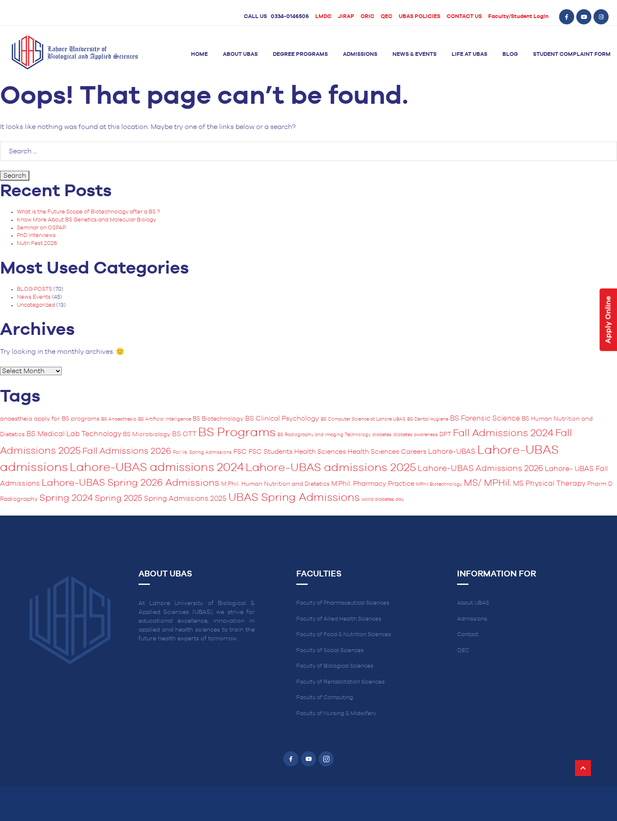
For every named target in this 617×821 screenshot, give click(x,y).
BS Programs (237, 432)
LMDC (323, 16)
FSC (240, 452)
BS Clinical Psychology (282, 419)
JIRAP (346, 16)
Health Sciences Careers (387, 452)
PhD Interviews (36, 235)
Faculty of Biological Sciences (335, 666)
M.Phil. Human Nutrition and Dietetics (275, 484)
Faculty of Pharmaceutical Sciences (343, 603)
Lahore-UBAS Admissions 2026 (480, 468)
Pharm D (599, 484)
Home (199, 54)
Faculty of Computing (324, 697)
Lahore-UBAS (452, 451)
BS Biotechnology (218, 419)
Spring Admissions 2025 (185, 499)
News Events (34, 297)
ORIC (367, 16)
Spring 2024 (66, 498)
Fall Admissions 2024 (503, 433)
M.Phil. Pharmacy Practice (372, 484)
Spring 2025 (118, 498)
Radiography (19, 499)
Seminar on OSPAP (41, 228)
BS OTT (184, 434)
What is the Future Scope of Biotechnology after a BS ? (88, 212)
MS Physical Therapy (549, 483)
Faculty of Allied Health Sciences (339, 619)
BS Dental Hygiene (427, 419)
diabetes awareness (415, 435)
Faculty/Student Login (518, 16)
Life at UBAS (469, 54)
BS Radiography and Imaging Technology (324, 435)
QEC (386, 16)
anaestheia (16, 419)
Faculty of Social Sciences (330, 650)
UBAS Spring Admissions (294, 497)
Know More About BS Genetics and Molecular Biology (86, 220)
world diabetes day (382, 499)
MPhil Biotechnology (439, 484)
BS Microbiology (146, 434)
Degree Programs (300, 54)
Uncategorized (36, 305)
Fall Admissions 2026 (126, 451)
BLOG (510, 54)
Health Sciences (320, 452)
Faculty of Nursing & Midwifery (336, 713)
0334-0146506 (290, 16)
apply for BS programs (66, 419)
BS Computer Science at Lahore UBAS (363, 419)
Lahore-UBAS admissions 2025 (331, 467)
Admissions (360, 54)
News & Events (414, 54)
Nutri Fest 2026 (37, 243)
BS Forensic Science (485, 418)
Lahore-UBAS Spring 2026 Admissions (131, 483)
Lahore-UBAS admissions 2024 (157, 468)
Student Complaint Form (572, 54)
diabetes (382, 435)
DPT (445, 434)
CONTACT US (464, 16)
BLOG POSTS (34, 289)
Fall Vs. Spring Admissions (202, 452)
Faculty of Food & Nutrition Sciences (343, 634)
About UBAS (240, 54)
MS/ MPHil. (487, 483)
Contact (467, 634)
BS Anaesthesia (118, 419)
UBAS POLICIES (419, 16)
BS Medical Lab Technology (73, 434)
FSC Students (270, 452)
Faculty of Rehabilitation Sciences (340, 682)
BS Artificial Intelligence (164, 419)
